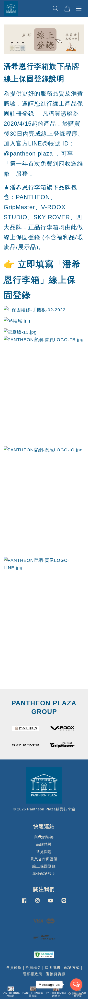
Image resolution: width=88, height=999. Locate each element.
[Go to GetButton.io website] (76, 994)
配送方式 (72, 967)
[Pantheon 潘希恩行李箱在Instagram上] (37, 903)
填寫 (45, 264)
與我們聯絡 (44, 837)
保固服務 (52, 967)
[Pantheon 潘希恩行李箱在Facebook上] (24, 903)
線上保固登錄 (44, 866)
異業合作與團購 (44, 859)
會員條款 (14, 967)
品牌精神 (44, 844)
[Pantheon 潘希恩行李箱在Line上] (63, 903)
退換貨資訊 (56, 974)
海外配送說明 (44, 873)
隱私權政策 (32, 974)
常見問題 (44, 852)
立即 (27, 264)
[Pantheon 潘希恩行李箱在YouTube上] (50, 903)
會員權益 (33, 967)
